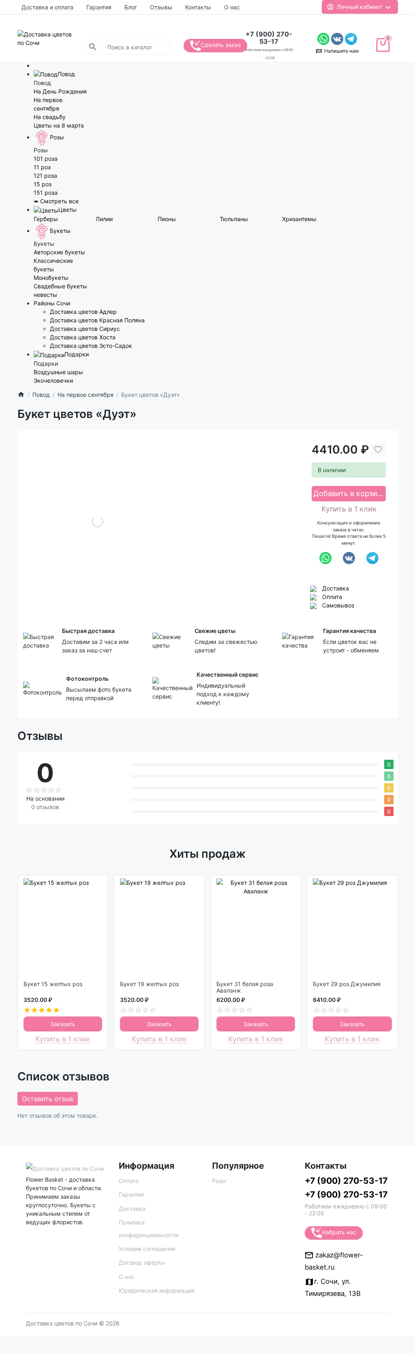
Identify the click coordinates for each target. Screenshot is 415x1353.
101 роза (46, 158)
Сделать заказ (221, 44)
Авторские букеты (59, 252)
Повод (66, 73)
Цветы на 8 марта (59, 125)
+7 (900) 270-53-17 (269, 37)
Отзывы (161, 7)
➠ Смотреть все (56, 201)
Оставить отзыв (47, 1099)
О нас (232, 7)
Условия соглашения (147, 1248)
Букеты (60, 230)
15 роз (42, 184)
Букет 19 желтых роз (149, 984)
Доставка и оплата (47, 7)
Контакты (198, 7)
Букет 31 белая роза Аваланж (244, 987)
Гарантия (98, 7)
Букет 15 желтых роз (53, 984)
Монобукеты (51, 277)
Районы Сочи (52, 303)
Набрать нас (339, 1232)
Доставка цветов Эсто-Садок (91, 345)
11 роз (42, 167)
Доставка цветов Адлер (83, 311)
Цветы (67, 209)
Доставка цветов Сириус (85, 328)
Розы (57, 137)
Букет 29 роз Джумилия (347, 984)
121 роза (45, 175)
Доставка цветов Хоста (83, 337)
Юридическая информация (157, 1290)
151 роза (46, 192)
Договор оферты (142, 1262)
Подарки (76, 354)
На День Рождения (60, 91)
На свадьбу (50, 116)
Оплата (332, 596)
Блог (130, 7)
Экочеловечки (53, 380)
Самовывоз (338, 605)
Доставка (335, 588)
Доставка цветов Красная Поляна (97, 320)
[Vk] (338, 38)
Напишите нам (341, 51)
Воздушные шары (58, 372)
